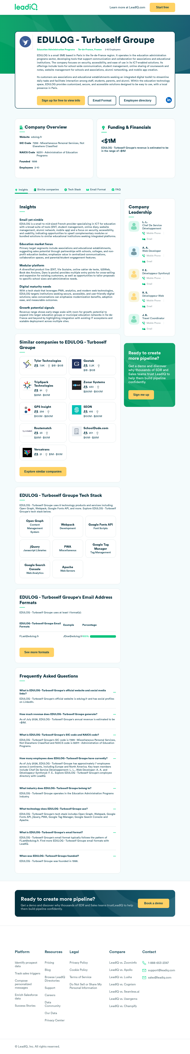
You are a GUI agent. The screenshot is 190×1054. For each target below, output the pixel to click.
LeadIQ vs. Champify (123, 1006)
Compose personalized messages (23, 984)
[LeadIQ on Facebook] (164, 1046)
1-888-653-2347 (158, 962)
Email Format (102, 100)
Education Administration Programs (93, 793)
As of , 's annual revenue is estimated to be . (67, 718)
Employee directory (137, 100)
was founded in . (49, 859)
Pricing (49, 962)
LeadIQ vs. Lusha (120, 977)
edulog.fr (82, 699)
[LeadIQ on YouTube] (173, 1046)
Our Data (51, 1013)
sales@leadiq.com (159, 977)
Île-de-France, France (90, 49)
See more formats (36, 652)
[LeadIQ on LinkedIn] (170, 1046)
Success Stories (25, 1005)
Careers (50, 995)
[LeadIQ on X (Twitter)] (166, 1046)
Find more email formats (71, 841)
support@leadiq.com (161, 970)
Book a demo (153, 903)
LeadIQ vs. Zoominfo (123, 962)
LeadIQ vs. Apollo (120, 969)
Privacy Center (55, 1020)
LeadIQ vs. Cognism (122, 984)
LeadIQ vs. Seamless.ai (124, 991)
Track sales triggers (27, 973)
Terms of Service (80, 977)
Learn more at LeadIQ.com (127, 7)
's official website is (66, 696)
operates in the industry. (66, 792)
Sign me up (141, 394)
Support (50, 987)
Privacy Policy (79, 962)
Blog (48, 969)
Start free (162, 7)
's (67, 741)
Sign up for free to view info (61, 100)
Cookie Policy (79, 969)
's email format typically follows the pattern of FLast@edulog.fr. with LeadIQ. (64, 838)
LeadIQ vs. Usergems (123, 998)
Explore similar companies (43, 471)
